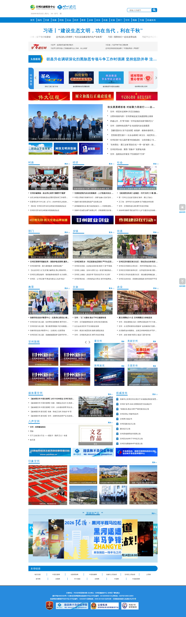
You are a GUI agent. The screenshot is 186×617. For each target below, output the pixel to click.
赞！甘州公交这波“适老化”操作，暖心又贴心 (136, 197)
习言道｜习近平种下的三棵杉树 (116, 45)
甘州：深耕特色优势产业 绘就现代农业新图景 (130, 125)
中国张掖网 (93, 574)
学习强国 (77, 579)
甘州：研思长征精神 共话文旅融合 (125, 111)
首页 (32, 19)
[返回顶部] (182, 281)
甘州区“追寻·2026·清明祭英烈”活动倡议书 (136, 404)
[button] (155, 539)
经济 (76, 19)
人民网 (148, 574)
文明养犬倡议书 (126, 419)
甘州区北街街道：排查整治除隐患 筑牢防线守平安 (138, 279)
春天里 (32, 440)
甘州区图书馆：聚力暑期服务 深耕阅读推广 (46, 266)
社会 (69, 19)
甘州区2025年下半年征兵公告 (131, 438)
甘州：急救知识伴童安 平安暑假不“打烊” (127, 154)
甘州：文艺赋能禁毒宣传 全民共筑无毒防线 (91, 322)
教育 (83, 19)
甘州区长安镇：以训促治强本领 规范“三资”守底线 (93, 266)
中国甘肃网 (56, 574)
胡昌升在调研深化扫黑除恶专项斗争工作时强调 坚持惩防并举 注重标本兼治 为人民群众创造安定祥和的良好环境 (101, 59)
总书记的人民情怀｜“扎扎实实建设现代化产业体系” (62, 36)
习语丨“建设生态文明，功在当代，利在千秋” (93, 30)
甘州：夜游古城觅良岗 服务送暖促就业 (89, 330)
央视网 (57, 579)
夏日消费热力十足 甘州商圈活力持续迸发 (135, 317)
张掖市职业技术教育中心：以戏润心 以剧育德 (47, 330)
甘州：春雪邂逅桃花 (38, 427)
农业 (98, 19)
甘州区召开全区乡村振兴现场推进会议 (44, 210)
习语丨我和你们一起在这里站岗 (105, 36)
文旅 (113, 19)
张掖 (54, 19)
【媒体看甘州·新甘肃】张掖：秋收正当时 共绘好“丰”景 (51, 411)
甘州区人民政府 (130, 574)
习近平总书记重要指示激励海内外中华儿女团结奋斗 (148, 36)
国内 (40, 19)
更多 (122, 341)
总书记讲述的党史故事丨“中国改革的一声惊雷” (122, 48)
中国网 (116, 579)
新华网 (38, 579)
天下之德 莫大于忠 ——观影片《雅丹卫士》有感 (48, 435)
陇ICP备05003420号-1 (60, 596)
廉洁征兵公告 (125, 428)
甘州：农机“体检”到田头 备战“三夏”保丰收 (135, 334)
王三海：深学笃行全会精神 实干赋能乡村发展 (136, 201)
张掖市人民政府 (111, 574)
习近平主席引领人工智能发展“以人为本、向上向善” (69, 48)
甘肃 (47, 19)
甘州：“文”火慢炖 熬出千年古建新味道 (90, 317)
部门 (120, 19)
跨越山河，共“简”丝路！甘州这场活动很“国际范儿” (131, 120)
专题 (142, 19)
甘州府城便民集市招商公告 (130, 433)
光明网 (97, 579)
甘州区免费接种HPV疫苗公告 (131, 443)
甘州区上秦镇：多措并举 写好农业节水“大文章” (92, 274)
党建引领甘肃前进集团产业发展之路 (88, 201)
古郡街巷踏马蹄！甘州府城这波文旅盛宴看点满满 (131, 116)
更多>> (67, 164)
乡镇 (91, 19)
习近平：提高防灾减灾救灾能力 (62, 45)
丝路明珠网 (74, 574)
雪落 (31, 431)
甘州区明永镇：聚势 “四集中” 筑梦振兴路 (128, 149)
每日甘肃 (38, 574)
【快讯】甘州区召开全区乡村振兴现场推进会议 (48, 206)
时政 (62, 19)
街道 (105, 19)
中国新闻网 (136, 579)
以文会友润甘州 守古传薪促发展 (86, 326)
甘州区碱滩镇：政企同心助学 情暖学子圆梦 (47, 193)
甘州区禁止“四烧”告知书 (129, 414)
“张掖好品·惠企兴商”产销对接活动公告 (134, 409)
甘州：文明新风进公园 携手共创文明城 (133, 206)
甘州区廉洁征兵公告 (128, 424)
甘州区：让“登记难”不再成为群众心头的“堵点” (47, 279)
